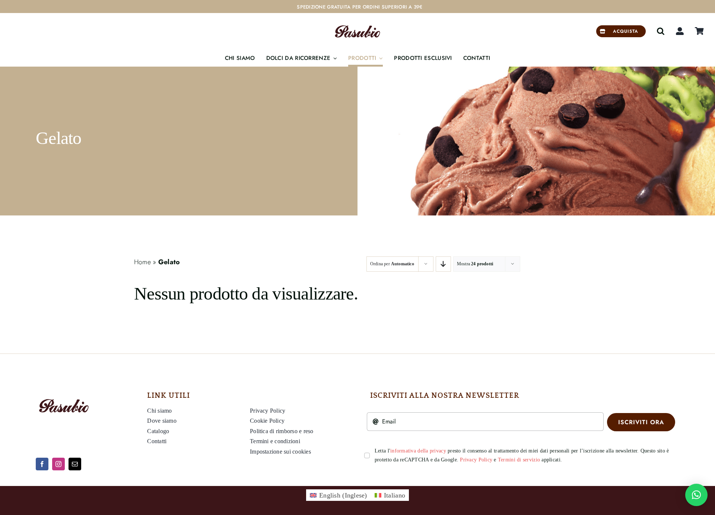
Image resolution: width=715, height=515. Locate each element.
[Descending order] (443, 264)
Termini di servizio (519, 460)
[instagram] (58, 464)
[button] (660, 31)
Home (142, 262)
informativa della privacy (418, 451)
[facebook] (42, 464)
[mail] (75, 464)
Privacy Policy (476, 460)
